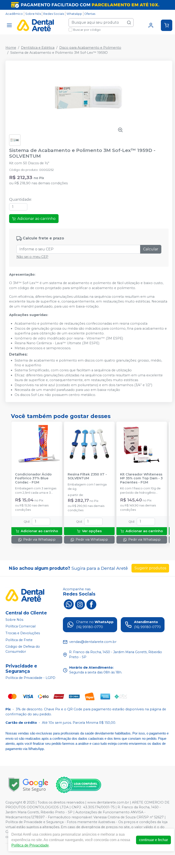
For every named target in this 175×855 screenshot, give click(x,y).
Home (10, 48)
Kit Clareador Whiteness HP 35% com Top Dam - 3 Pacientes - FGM (141, 478)
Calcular (150, 249)
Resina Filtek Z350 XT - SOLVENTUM (87, 476)
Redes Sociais (53, 13)
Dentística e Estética (37, 48)
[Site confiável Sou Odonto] (78, 784)
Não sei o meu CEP (32, 257)
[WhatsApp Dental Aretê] (68, 604)
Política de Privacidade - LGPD (30, 678)
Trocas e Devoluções (22, 633)
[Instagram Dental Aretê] (80, 604)
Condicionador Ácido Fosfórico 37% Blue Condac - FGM (33, 478)
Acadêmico (14, 13)
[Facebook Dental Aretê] (91, 604)
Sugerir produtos (150, 568)
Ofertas (89, 13)
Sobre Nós (33, 13)
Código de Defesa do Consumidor (22, 649)
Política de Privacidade (30, 845)
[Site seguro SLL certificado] (28, 785)
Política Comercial (20, 626)
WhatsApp (74, 13)
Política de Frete (19, 640)
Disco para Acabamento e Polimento (90, 48)
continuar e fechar (153, 840)
